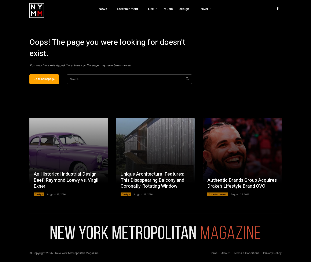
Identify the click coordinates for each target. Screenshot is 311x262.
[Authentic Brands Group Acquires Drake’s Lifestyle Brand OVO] (242, 157)
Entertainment (217, 194)
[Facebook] (278, 9)
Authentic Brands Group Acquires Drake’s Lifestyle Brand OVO (242, 183)
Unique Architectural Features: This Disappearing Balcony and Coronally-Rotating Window (152, 180)
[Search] (187, 79)
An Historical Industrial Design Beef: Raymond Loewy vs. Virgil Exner (66, 180)
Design (39, 194)
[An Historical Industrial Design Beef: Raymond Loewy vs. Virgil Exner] (68, 157)
